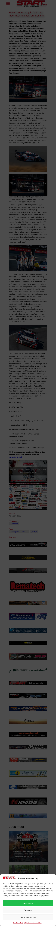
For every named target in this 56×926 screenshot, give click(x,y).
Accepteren (28, 903)
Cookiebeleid (18, 923)
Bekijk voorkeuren (28, 917)
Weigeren (28, 910)
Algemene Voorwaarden (33, 923)
